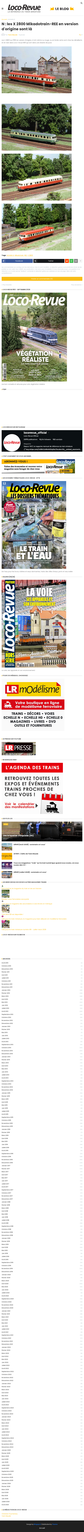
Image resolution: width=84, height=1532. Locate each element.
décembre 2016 (42, 1163)
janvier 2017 (42, 1166)
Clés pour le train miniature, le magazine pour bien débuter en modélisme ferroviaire (34, 919)
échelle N (11, 19)
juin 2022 (42, 1362)
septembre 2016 (42, 1154)
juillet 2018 (42, 1220)
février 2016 (42, 1132)
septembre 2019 (42, 1262)
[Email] (76, 261)
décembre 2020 (42, 1308)
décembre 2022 (42, 1380)
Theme (55, 1524)
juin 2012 (42, 1005)
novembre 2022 (42, 1377)
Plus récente (7, 284)
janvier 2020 (42, 1275)
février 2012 (42, 993)
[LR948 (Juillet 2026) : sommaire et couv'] (7, 874)
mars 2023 (42, 1390)
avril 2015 (42, 1102)
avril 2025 (42, 1459)
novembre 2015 (42, 1123)
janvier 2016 (42, 1129)
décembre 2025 (42, 1480)
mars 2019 (42, 1244)
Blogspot (37, 1524)
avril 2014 (42, 1066)
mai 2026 (42, 1495)
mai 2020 (42, 1287)
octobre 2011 (42, 981)
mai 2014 (42, 1069)
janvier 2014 (42, 1057)
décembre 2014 (42, 1090)
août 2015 (42, 1114)
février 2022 (42, 1350)
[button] (2, 8)
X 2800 (30, 255)
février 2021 (42, 1314)
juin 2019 (42, 1253)
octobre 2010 (42, 966)
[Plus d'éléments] (80, 261)
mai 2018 (42, 1214)
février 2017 (42, 1169)
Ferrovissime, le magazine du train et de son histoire (21, 888)
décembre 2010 (42, 969)
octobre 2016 (42, 1156)
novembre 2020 (42, 1305)
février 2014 (42, 1060)
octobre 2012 (42, 1017)
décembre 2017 (42, 1199)
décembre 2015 (42, 1126)
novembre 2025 (42, 1477)
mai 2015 (42, 1105)
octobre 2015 (42, 1120)
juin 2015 (42, 1108)
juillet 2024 (42, 1432)
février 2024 (42, 1420)
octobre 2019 (42, 1265)
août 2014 (42, 1078)
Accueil (4, 19)
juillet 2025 (42, 1465)
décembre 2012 (42, 1023)
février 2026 (42, 1486)
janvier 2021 (42, 1311)
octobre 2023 (42, 1411)
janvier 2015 (42, 1093)
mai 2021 (42, 1323)
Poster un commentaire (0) (42, 279)
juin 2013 (42, 1035)
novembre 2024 (42, 1444)
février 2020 (42, 1278)
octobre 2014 (42, 1084)
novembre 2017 (42, 1196)
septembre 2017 (42, 1190)
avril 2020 (42, 1284)
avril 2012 (42, 999)
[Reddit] (67, 261)
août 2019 (42, 1259)
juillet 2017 (42, 1184)
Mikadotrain (19, 255)
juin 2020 (42, 1290)
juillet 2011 (42, 978)
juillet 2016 (42, 1147)
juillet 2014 (42, 1075)
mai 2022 (42, 1359)
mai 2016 (42, 1141)
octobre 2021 (42, 1338)
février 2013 (42, 1029)
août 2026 (42, 1505)
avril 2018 (42, 1211)
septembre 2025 (42, 1471)
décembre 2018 (42, 1235)
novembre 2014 (42, 1087)
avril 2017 (42, 1175)
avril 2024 (42, 1426)
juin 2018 (42, 1217)
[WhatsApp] (71, 261)
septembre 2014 (42, 1081)
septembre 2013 (42, 1044)
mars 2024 (42, 1423)
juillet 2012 (42, 1008)
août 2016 (42, 1150)
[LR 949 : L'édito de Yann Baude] (7, 856)
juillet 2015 (42, 1111)
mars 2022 (42, 1353)
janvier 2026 (42, 1483)
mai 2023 (42, 1396)
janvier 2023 (42, 1384)
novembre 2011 (42, 984)
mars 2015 (42, 1099)
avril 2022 (42, 1356)
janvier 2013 (42, 1026)
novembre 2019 (42, 1268)
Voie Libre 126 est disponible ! (12, 914)
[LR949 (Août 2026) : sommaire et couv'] (7, 847)
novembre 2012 (42, 1020)
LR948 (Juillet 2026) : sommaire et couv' (30, 872)
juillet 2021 (42, 1329)
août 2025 (42, 1468)
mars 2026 (42, 1489)
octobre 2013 (42, 1048)
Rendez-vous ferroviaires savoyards (15, 899)
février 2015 (42, 1096)
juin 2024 (42, 1429)
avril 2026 (42, 1492)
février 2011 (42, 972)
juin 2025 (42, 1462)
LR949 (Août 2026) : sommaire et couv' (30, 845)
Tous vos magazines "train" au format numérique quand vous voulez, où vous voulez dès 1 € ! (46, 864)
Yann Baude (6, 1516)
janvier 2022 (42, 1347)
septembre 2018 (42, 1226)
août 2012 (42, 1011)
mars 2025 (42, 1456)
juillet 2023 (42, 1402)
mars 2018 (42, 1208)
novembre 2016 (42, 1160)
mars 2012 (42, 996)
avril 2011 (42, 975)
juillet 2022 (42, 1365)
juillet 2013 (42, 1038)
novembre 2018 (42, 1232)
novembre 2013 (42, 1051)
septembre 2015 (42, 1117)
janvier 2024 (42, 1417)
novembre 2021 (42, 1341)
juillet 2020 (42, 1293)
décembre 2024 (42, 1447)
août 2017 (42, 1187)
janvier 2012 (42, 990)
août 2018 (42, 1223)
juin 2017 (42, 1181)
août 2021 (42, 1332)
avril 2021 (42, 1320)
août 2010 (42, 963)
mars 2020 (42, 1281)
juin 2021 (42, 1326)
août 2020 (42, 1296)
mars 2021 (42, 1317)
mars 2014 (42, 1063)
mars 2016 (42, 1135)
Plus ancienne (76, 284)
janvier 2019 (42, 1238)
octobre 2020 (42, 1302)
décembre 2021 (42, 1344)
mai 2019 (42, 1250)
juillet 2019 (42, 1256)
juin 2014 (42, 1072)
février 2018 (42, 1205)
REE (25, 255)
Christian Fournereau (10, 1514)
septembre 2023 (42, 1408)
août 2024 (42, 1435)
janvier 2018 (42, 1202)
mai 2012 (42, 1002)
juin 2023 (42, 1399)
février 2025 (42, 1453)
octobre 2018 (42, 1229)
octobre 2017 (42, 1193)
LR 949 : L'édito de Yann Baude (26, 854)
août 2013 (42, 1042)
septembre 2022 (42, 1371)
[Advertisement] (42, 407)
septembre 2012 (42, 1014)
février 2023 (42, 1387)
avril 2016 (42, 1138)
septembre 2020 (42, 1299)
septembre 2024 (42, 1438)
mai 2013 (42, 1032)
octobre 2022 (42, 1374)
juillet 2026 (42, 1502)
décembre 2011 (42, 987)
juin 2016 (42, 1144)
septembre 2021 (42, 1335)
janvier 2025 (42, 1450)
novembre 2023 (42, 1414)
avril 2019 (42, 1247)
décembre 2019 (42, 1272)
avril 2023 (42, 1393)
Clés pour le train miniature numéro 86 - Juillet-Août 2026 (24, 929)
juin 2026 (42, 1499)
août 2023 (42, 1405)
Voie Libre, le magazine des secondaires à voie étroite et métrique (27, 904)
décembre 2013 (42, 1054)
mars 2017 (42, 1172)
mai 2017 (42, 1178)
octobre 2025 (42, 1474)
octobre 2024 (42, 1441)
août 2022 (42, 1368)
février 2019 (42, 1241)
